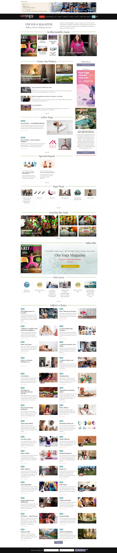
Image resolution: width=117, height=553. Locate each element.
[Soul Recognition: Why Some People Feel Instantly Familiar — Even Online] (90, 284)
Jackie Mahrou (25, 469)
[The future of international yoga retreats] (48, 392)
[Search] (97, 16)
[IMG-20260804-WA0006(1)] (58, 7)
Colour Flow (52, 198)
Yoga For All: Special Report (47, 172)
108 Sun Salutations (37, 105)
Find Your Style (90, 198)
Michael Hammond (65, 453)
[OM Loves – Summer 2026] (26, 284)
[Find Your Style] (90, 192)
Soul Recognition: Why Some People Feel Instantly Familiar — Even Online (90, 293)
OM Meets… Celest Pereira (29, 516)
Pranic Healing (64, 516)
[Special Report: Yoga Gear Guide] (77, 192)
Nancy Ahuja (24, 322)
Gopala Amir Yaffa (65, 500)
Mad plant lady (64, 376)
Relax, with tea (64, 408)
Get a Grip (39, 198)
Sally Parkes (63, 485)
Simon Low (62, 469)
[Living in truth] (48, 534)
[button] (86, 64)
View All (47, 113)
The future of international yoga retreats (27, 391)
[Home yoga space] (48, 346)
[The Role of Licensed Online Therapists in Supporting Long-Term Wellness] (52, 284)
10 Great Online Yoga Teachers (66, 329)
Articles (23, 170)
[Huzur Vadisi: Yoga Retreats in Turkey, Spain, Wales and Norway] (85, 118)
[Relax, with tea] (87, 409)
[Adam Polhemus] (87, 441)
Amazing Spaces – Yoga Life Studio (53, 42)
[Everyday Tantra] (48, 441)
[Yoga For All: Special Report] (47, 163)
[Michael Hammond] (87, 455)
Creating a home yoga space (66, 361)
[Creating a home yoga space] (87, 362)
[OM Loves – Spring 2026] (39, 284)
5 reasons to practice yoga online (67, 345)
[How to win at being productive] (48, 409)
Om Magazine (25, 130)
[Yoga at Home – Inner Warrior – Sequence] (60, 144)
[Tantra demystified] (48, 425)
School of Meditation (66, 532)
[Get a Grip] (39, 192)
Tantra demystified (27, 423)
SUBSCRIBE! (80, 550)
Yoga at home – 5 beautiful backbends (32, 123)
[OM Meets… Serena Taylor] (42, 37)
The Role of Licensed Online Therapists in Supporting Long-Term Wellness (52, 293)
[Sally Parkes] (87, 486)
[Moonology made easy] (87, 425)
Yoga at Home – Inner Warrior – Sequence (31, 140)
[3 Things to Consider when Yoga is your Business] (48, 330)
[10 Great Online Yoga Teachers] (87, 330)
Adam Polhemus (64, 439)
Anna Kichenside (26, 485)
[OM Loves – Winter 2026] (77, 284)
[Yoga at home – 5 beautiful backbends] (60, 127)
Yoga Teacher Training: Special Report (52, 54)
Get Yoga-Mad (65, 198)
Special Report (31, 170)
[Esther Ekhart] (48, 455)
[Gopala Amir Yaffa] (87, 502)
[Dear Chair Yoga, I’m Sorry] (87, 313)
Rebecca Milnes (25, 338)
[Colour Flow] (52, 192)
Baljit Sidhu (63, 416)
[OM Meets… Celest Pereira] (48, 518)
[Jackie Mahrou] (48, 471)
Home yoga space (26, 344)
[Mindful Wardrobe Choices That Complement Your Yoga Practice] (26, 192)
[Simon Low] (87, 471)
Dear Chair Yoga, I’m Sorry (67, 311)
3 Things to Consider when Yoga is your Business (29, 329)
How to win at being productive (27, 408)
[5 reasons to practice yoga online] (87, 346)
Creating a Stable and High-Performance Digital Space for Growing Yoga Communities (64, 293)
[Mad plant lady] (87, 378)
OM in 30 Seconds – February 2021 (27, 361)
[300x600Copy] (86, 88)
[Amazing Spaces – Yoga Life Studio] (52, 37)
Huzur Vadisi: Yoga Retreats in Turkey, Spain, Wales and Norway (85, 131)
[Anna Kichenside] (48, 486)
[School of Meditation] (87, 534)
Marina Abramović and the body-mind (41, 87)
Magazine (23, 120)
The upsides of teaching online (67, 391)
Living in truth (25, 532)
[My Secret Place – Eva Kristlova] (42, 48)
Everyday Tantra (26, 439)
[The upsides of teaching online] (87, 392)
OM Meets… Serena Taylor (42, 41)
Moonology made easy (66, 423)
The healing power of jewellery (27, 312)
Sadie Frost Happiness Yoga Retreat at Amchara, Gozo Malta (47, 96)
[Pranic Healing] (87, 518)
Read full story (86, 152)
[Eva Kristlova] (48, 378)
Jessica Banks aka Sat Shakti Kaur (27, 501)
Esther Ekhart (25, 453)
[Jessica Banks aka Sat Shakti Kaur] (48, 502)
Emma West (63, 319)
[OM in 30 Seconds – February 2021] (48, 362)
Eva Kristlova (25, 376)
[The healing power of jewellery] (48, 313)
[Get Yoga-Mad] (65, 192)
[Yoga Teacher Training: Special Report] (52, 48)
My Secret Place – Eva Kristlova (42, 53)
